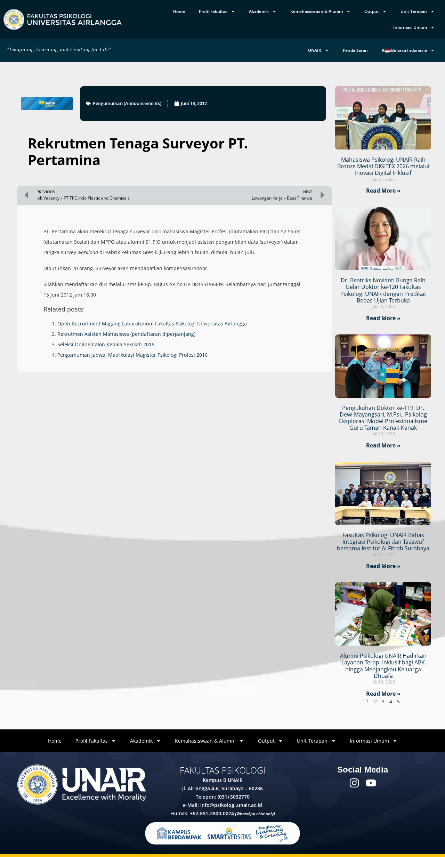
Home (179, 11)
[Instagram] (354, 783)
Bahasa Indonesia (408, 50)
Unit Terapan (413, 11)
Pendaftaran (355, 50)
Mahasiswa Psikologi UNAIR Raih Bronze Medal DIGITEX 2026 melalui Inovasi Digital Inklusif (383, 166)
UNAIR (314, 50)
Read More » (383, 190)
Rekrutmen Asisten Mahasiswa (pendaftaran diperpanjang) (126, 334)
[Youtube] (371, 783)
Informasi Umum (410, 27)
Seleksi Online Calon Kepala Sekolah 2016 (105, 344)
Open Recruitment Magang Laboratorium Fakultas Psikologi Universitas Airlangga (152, 323)
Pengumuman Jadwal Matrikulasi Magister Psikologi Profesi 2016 (132, 354)
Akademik (259, 11)
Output (371, 11)
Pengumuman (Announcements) (127, 103)
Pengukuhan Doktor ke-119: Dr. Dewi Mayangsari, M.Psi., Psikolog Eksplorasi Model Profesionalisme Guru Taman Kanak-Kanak (383, 418)
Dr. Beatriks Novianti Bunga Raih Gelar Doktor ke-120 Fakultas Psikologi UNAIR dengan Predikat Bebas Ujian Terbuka (383, 290)
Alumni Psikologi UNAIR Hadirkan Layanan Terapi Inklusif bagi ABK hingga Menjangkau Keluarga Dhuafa (383, 666)
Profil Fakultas (213, 11)
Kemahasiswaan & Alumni (316, 11)
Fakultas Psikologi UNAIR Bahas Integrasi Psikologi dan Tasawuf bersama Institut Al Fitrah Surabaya (383, 541)
